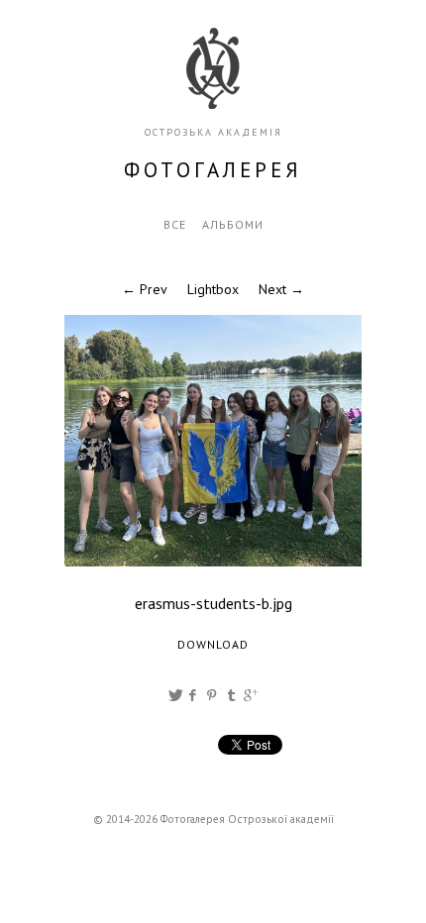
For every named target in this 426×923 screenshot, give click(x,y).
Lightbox (213, 289)
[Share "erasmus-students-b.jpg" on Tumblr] (232, 695)
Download (213, 644)
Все (174, 224)
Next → (281, 289)
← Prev (144, 289)
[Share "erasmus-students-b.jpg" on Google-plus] (251, 695)
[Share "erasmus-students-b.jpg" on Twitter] (175, 695)
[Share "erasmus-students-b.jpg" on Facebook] (193, 695)
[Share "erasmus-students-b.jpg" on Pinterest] (213, 695)
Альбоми (233, 224)
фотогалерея (213, 169)
